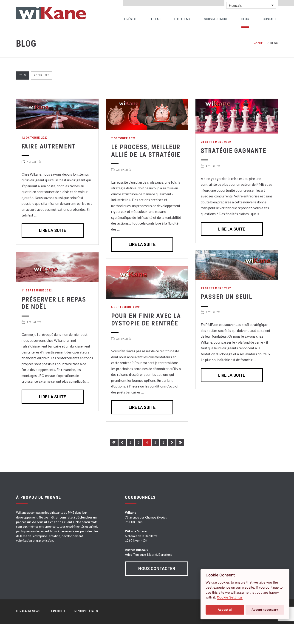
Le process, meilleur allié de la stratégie (146, 150)
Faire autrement (49, 146)
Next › (171, 442)
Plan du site (57, 611)
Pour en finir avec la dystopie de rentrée (146, 319)
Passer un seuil (226, 297)
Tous (23, 75)
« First (114, 442)
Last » (180, 442)
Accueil (259, 43)
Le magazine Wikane (28, 611)
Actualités (41, 75)
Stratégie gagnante (233, 150)
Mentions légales (86, 611)
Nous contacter (156, 568)
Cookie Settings (230, 597)
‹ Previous (122, 442)
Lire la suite (52, 230)
